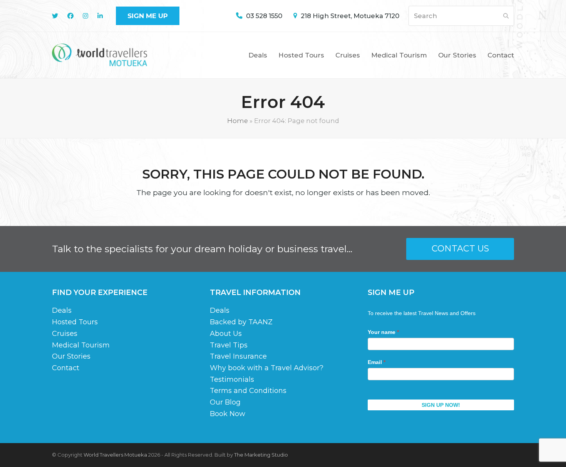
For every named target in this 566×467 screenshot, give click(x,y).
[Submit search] (506, 16)
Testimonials (232, 379)
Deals (62, 310)
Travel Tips (229, 345)
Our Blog (225, 402)
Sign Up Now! (441, 405)
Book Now (227, 414)
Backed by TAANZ (241, 322)
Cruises (64, 333)
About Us (226, 333)
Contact (65, 368)
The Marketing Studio (261, 455)
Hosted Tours (75, 322)
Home (237, 121)
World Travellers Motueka (115, 455)
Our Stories (71, 356)
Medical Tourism (81, 345)
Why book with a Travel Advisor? (266, 368)
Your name (383, 332)
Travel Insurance (238, 356)
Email (376, 362)
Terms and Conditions (248, 390)
